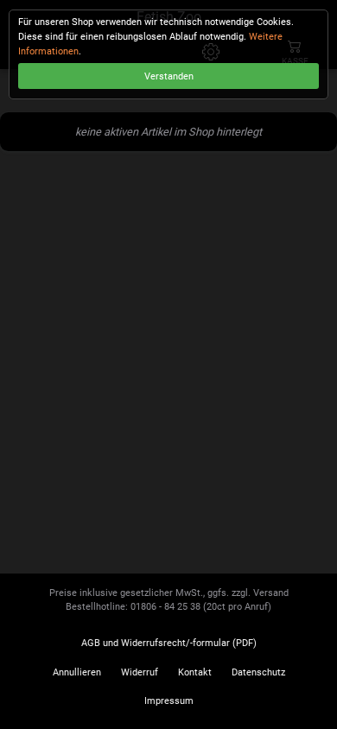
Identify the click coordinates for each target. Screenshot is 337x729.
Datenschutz (258, 672)
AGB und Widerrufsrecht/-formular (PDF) (169, 643)
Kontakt (195, 672)
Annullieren (77, 672)
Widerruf (139, 672)
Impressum (169, 701)
